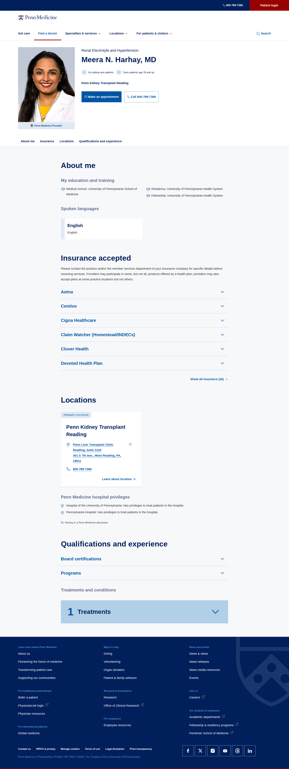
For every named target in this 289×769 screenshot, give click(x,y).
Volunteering (112, 661)
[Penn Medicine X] (200, 750)
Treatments (89, 612)
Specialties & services (81, 33)
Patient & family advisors (120, 678)
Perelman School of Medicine (208, 733)
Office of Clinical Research (121, 705)
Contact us (24, 748)
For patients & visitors (152, 33)
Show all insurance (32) (207, 379)
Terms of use (92, 748)
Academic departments (204, 717)
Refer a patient (28, 697)
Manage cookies (70, 748)
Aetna (67, 291)
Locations (117, 33)
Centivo (69, 306)
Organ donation (114, 670)
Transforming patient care (35, 670)
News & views (198, 653)
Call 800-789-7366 (143, 96)
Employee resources (117, 725)
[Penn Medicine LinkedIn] (250, 750)
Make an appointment (103, 96)
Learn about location (117, 479)
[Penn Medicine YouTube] (225, 750)
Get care (24, 33)
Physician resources (31, 713)
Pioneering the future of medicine (40, 661)
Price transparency (141, 748)
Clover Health (75, 348)
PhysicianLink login (31, 705)
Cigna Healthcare (78, 320)
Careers (194, 697)
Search (266, 33)
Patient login (269, 5)
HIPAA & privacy (45, 748)
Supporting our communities (37, 678)
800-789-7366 (234, 5)
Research (110, 697)
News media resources (204, 670)
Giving (108, 653)
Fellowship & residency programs (211, 725)
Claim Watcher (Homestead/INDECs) (98, 334)
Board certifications (81, 558)
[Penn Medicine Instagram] (212, 750)
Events (194, 678)
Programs (71, 573)
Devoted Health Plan (82, 363)
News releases (199, 661)
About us (24, 653)
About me (28, 141)
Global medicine (29, 733)
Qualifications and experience (100, 141)
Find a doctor (47, 33)
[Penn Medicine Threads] (237, 750)
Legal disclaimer (114, 748)
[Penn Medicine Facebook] (188, 750)
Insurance (47, 141)
